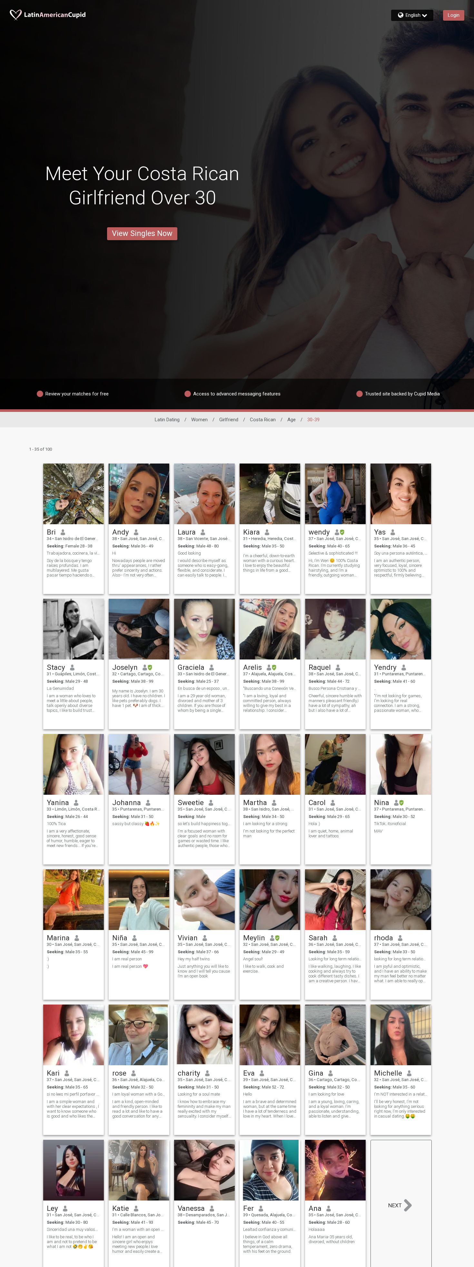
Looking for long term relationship (335, 958)
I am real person (127, 958)
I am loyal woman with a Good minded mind (139, 1094)
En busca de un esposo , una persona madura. (204, 688)
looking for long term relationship (401, 958)
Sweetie (191, 802)
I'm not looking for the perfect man (269, 833)
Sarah (318, 938)
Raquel (320, 667)
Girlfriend (228, 420)
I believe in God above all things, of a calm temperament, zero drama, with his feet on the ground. (267, 1244)
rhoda (383, 938)
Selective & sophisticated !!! (333, 553)
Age (291, 420)
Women (199, 420)
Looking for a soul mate (199, 1094)
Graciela (191, 667)
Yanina (58, 802)
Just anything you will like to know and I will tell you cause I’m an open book (204, 971)
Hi (114, 553)
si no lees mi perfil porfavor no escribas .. (73, 1094)
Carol (317, 802)
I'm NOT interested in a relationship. (401, 1094)
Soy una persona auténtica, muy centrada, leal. (401, 553)
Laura (187, 532)
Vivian (188, 938)
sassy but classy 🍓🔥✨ (136, 823)
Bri (51, 532)
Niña (119, 938)
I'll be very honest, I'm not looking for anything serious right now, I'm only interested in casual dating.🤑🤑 (399, 1109)
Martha (255, 802)
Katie (120, 1208)
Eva (249, 1073)
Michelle (388, 1073)
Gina (316, 1073)
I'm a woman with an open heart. (139, 1229)
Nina (381, 802)
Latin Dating (167, 420)
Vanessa (191, 1208)
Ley (52, 1208)
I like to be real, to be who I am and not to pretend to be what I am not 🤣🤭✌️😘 (72, 1241)
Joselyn (125, 667)
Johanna (126, 802)
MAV (378, 831)
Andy (120, 532)
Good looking (189, 553)
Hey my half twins (194, 958)
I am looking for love (326, 1094)
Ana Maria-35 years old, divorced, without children (332, 1239)
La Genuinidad (60, 688)
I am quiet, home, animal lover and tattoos (331, 833)
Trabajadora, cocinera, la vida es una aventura (73, 553)
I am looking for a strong (265, 823)
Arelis (252, 667)
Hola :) (314, 823)
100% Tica (56, 823)
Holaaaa (317, 1229)
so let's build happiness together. (204, 823)
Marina (58, 938)
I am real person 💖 (130, 966)
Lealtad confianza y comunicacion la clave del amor (270, 1229)
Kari (53, 1073)
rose (119, 1073)
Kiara (251, 532)
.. (375, 688)
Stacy (56, 667)
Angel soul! (253, 958)
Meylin (254, 938)
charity (189, 1073)
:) (48, 958)
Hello (247, 1094)
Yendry (385, 667)
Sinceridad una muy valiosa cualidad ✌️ (73, 1229)
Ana (315, 1208)
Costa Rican (263, 420)
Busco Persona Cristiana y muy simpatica (335, 688)
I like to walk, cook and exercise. (263, 969)
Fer (248, 1208)
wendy (319, 532)
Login (453, 15)
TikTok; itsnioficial (390, 823)
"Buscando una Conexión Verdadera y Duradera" (270, 688)
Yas (380, 532)
